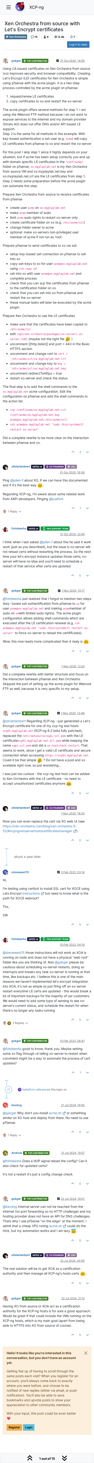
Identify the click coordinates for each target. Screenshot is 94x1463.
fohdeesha (18, 528)
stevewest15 (20, 872)
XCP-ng (36, 7)
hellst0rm (28, 1089)
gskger (16, 60)
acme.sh (55, 1113)
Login (28, 1427)
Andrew (16, 1153)
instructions (31, 893)
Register (14, 1427)
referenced (43, 1089)
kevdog (16, 1105)
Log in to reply (78, 44)
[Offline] (7, 60)
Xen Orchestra (17, 36)
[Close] (86, 1353)
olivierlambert (20, 466)
